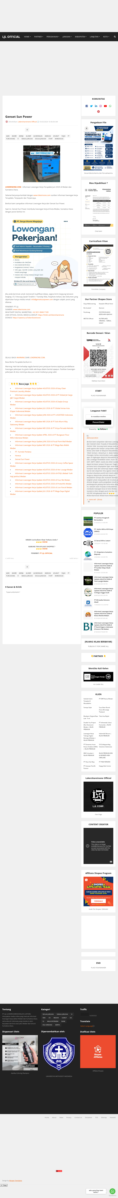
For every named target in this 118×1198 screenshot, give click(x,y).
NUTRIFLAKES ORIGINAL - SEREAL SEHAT (105, 321)
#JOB (7, 136)
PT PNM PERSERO (104, 762)
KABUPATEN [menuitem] (80, 37)
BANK (63, 1021)
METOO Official (88, 319)
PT (68, 136)
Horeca (18, 455)
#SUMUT (56, 136)
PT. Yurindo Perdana (23, 452)
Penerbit (113, 1117)
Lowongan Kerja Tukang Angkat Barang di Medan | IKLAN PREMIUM (90, 737)
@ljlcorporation (92, 438)
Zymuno (101, 308)
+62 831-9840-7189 (40, 312)
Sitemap (104, 1117)
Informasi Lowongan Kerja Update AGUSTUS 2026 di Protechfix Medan (43, 484)
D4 (71, 1018)
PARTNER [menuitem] (38, 37)
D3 (49, 1018)
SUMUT (64, 1018)
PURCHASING (10, 139)
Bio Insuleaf (87, 308)
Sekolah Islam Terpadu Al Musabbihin (88, 701)
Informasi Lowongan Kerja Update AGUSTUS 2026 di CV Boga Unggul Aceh (103, 590)
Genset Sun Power (22, 459)
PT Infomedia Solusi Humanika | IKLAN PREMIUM (105, 725)
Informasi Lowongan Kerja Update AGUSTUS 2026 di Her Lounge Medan (44, 469)
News (61, 1117)
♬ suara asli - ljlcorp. (94, 499)
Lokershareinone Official (27, 122)
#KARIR (14, 136)
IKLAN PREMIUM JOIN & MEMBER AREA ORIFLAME (106, 755)
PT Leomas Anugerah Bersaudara (101, 519)
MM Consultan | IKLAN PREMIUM (89, 754)
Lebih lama (73, 558)
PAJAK (63, 136)
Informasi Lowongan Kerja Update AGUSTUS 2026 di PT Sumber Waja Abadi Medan (103, 567)
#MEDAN (48, 136)
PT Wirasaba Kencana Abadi (102, 601)
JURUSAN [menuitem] (66, 37)
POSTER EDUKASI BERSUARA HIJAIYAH (105, 313)
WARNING (21, 357)
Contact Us (78, 1117)
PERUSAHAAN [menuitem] (52, 37)
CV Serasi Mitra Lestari (102, 541)
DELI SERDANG (47, 1025)
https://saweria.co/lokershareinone (27, 317)
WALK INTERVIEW (52, 1021)
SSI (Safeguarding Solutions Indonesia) (105, 745)
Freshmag (87, 312)
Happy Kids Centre (105, 766)
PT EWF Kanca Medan (106, 699)
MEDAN (56, 1018)
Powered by (92, 429)
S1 (18, 139)
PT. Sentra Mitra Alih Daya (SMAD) (103, 530)
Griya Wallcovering (90, 304)
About (54, 1117)
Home (47, 1117)
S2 (43, 1021)
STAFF (50, 139)
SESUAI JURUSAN (40, 139)
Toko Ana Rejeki (104, 716)
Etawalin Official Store (106, 304)
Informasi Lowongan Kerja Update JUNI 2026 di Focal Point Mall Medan (43, 441)
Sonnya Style (88, 707)
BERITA (57, 1025)
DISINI (44, 542)
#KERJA (21, 136)
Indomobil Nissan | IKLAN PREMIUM (105, 735)
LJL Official (11, 37)
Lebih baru (10, 558)
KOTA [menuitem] (105, 37)
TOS (96, 1117)
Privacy (68, 1117)
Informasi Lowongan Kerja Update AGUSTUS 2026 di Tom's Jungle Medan (103, 579)
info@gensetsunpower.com (42, 299)
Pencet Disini (98, 422)
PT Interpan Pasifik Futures (89, 767)
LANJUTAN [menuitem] (94, 37)
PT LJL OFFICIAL (46, 553)
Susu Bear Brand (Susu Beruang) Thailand (104, 709)
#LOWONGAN (37, 136)
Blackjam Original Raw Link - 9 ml (91, 717)
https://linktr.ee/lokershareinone (51, 315)
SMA (44, 1018)
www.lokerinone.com (41, 195)
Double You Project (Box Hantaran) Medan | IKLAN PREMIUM (90, 726)
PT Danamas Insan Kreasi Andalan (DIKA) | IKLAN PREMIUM (91, 746)
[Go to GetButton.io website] (112, 1195)
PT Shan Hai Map (89, 762)
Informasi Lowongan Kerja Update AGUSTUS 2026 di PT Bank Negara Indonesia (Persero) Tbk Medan (103, 626)
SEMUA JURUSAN (27, 139)
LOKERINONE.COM (13, 187)
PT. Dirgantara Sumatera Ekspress (103, 553)
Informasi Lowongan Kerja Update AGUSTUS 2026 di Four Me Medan (42, 480)
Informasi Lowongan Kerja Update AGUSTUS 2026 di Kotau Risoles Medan (103, 613)
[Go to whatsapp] (112, 1191)
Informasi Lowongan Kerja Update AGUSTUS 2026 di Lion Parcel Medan (43, 487)
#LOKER (28, 136)
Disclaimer (88, 1117)
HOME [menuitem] (26, 37)
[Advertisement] (59, 16)
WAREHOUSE (59, 139)
